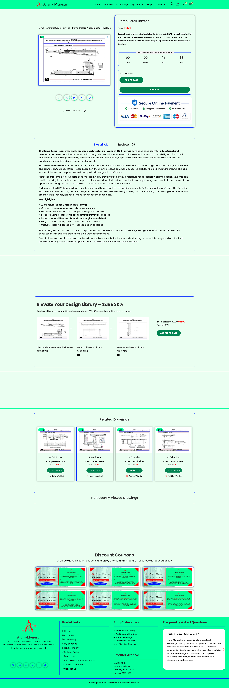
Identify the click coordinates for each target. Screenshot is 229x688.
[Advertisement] (114, 273)
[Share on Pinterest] (89, 97)
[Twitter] (32, 665)
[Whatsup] (13, 665)
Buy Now (154, 89)
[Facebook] (38, 665)
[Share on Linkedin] (74, 97)
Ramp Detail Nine (134, 461)
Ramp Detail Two (55, 461)
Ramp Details (79, 27)
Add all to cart (168, 333)
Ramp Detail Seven (94, 461)
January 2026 (120, 673)
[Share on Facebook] (82, 97)
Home (41, 27)
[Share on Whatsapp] (59, 97)
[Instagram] (19, 665)
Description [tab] (102, 144)
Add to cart (131, 80)
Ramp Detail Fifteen (173, 461)
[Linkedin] (26, 665)
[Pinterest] (45, 665)
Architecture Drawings (58, 27)
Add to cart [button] (56, 470)
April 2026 (118, 663)
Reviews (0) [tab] (126, 144)
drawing (164, 191)
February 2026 (120, 669)
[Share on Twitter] (67, 97)
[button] (108, 37)
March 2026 (119, 666)
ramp (57, 176)
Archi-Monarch (29, 637)
